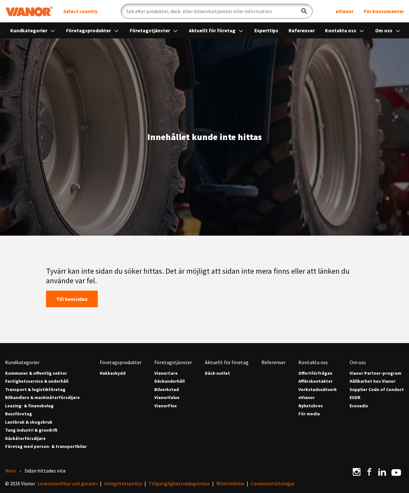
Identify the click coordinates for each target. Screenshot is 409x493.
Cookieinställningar (273, 483)
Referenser (302, 30)
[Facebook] (369, 472)
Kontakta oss (341, 30)
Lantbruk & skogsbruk (28, 422)
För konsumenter (384, 11)
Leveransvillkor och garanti (67, 483)
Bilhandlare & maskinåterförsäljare (42, 397)
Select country (80, 11)
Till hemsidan (72, 299)
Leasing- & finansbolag (29, 406)
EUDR (355, 397)
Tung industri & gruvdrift (31, 430)
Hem (10, 470)
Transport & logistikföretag (35, 389)
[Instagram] (356, 472)
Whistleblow (230, 483)
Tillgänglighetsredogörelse (179, 483)
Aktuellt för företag (212, 30)
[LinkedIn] (382, 472)
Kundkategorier (29, 30)
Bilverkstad (166, 389)
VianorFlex (165, 406)
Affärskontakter (315, 381)
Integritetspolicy (123, 483)
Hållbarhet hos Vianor (373, 381)
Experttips (266, 30)
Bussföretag (18, 414)
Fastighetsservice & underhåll (36, 381)
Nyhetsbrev (310, 406)
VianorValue (167, 397)
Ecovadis (359, 406)
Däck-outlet (217, 373)
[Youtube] (396, 471)
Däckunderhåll (169, 381)
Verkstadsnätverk (317, 389)
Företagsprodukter (89, 30)
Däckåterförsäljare (25, 438)
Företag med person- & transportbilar (46, 446)
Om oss (384, 30)
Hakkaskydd (113, 373)
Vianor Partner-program (375, 373)
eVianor (344, 11)
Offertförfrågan (315, 373)
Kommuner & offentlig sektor (36, 373)
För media (309, 414)
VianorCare (166, 373)
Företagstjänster (150, 30)
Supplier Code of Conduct (377, 389)
